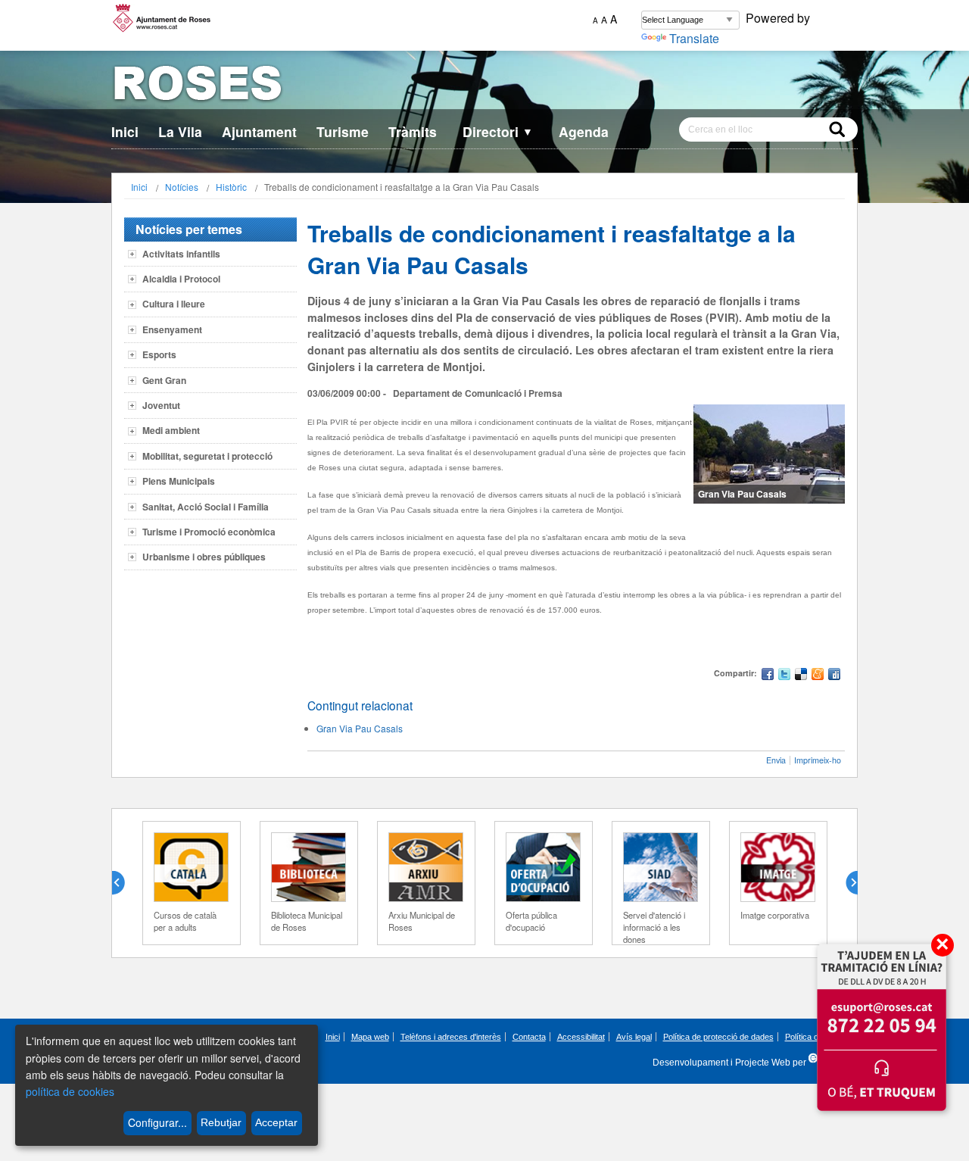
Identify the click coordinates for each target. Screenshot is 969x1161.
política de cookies (70, 1091)
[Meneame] (818, 675)
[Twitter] (784, 675)
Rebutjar (221, 1122)
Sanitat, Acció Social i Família (205, 506)
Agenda (584, 131)
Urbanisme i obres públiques (204, 556)
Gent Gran (164, 380)
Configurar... (157, 1122)
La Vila (180, 131)
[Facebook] (768, 675)
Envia (776, 760)
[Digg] (834, 675)
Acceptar (276, 1122)
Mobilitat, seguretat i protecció (207, 456)
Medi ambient (171, 430)
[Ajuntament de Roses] (484, 86)
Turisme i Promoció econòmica (209, 531)
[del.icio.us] (801, 675)
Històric (231, 186)
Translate (694, 38)
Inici (125, 131)
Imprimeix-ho (817, 760)
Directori (498, 131)
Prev (124, 883)
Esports (159, 354)
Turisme (342, 131)
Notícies (181, 186)
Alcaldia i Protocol (181, 279)
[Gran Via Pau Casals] (769, 454)
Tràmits (412, 131)
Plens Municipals (178, 481)
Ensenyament (172, 329)
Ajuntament (259, 131)
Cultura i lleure (173, 304)
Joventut (161, 405)
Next (845, 883)
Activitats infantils (181, 254)
